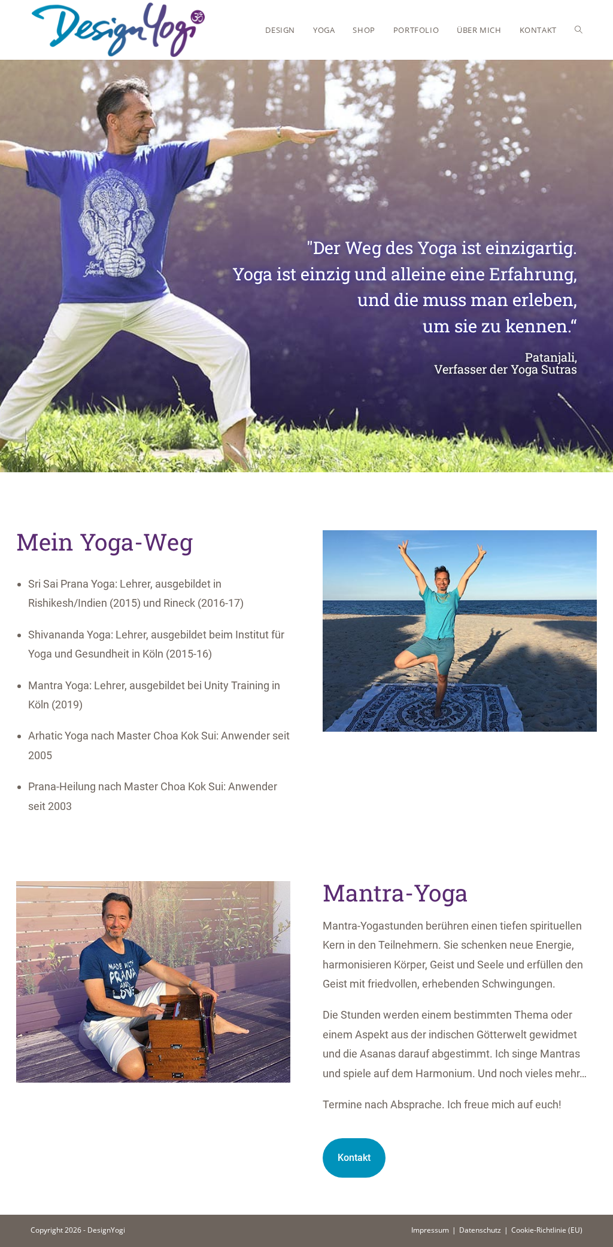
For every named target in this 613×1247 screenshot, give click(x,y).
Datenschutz (480, 1230)
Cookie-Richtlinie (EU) (546, 1230)
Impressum (430, 1230)
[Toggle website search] (578, 30)
